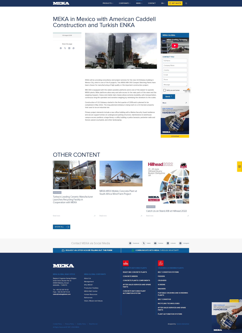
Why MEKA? (88, 285)
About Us (87, 278)
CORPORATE (124, 3)
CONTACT (152, 3)
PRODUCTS (107, 3)
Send (167, 96)
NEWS (138, 3)
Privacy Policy (69, 324)
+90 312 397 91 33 (62, 290)
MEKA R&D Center (90, 291)
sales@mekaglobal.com (62, 294)
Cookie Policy (57, 324)
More (164, 103)
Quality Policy (81, 324)
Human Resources (90, 294)
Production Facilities (91, 288)
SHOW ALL (59, 227)
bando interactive (183, 324)
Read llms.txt (93, 324)
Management (89, 282)
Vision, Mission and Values (93, 301)
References (88, 298)
